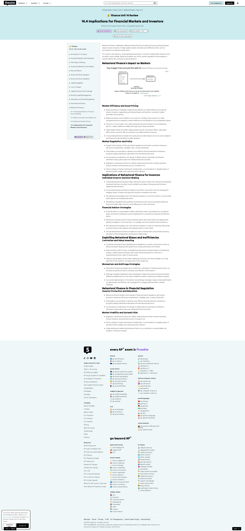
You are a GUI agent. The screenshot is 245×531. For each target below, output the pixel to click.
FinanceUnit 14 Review (122, 15)
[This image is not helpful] (160, 96)
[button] (134, 102)
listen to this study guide (123, 36)
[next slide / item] (167, 87)
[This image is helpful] (158, 96)
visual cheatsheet (104, 31)
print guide (79, 137)
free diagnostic (216, 3)
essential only (9, 525)
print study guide (121, 31)
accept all (22, 526)
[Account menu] (238, 3)
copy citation (136, 31)
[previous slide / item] (106, 87)
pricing (45, 3)
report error (89, 137)
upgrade (230, 3)
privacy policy (7, 517)
